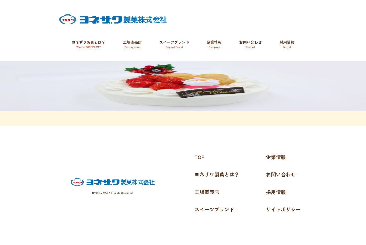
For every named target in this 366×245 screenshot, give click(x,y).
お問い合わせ (250, 44)
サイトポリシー (283, 209)
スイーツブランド (214, 209)
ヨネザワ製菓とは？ (88, 44)
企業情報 (214, 44)
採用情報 (286, 44)
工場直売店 (132, 44)
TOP (199, 157)
